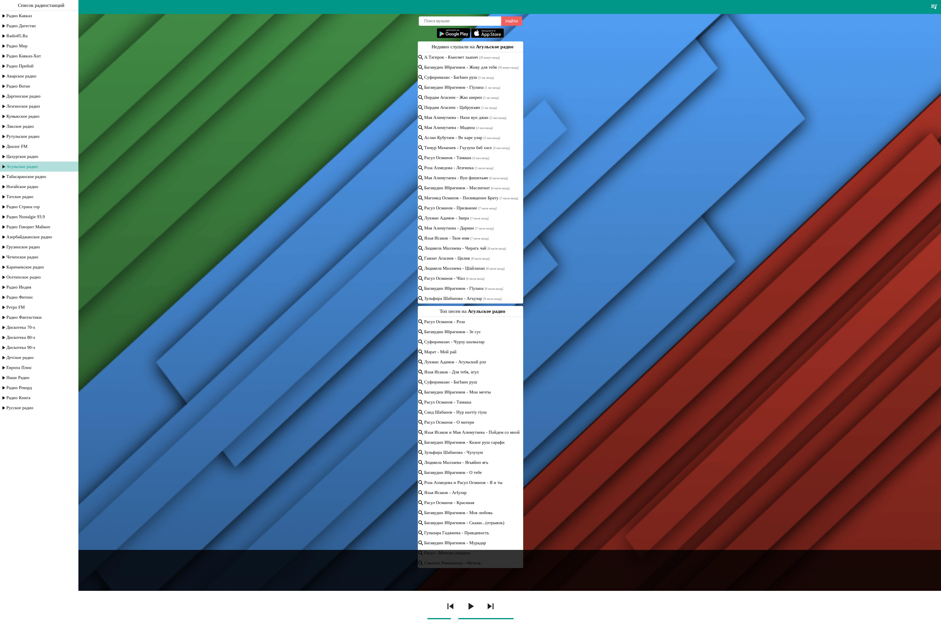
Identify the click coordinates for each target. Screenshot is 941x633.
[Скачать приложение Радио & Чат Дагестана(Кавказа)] (487, 37)
